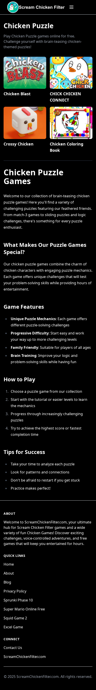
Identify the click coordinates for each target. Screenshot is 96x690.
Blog (7, 582)
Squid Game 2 (15, 618)
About (9, 573)
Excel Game (13, 627)
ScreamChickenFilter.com (25, 656)
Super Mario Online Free (24, 609)
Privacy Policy (15, 591)
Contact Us (13, 647)
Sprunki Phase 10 (18, 600)
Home (9, 564)
